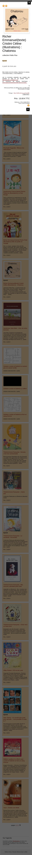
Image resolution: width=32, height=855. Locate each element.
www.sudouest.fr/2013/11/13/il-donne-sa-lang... (14, 82)
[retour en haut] (28, 104)
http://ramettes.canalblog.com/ (10, 80)
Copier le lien (26, 94)
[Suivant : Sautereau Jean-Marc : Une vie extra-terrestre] (6, 5)
